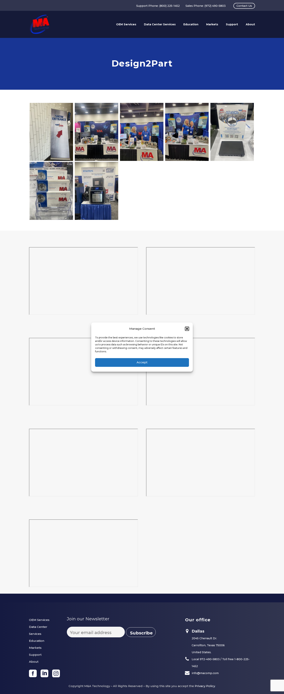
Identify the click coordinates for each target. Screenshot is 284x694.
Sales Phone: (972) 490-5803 (205, 6)
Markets (212, 24)
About (250, 24)
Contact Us (244, 6)
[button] (187, 329)
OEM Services (126, 24)
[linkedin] (44, 673)
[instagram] (56, 673)
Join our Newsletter (88, 618)
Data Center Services (160, 24)
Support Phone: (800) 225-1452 (158, 6)
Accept (142, 362)
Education (190, 24)
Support (232, 24)
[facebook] (33, 673)
